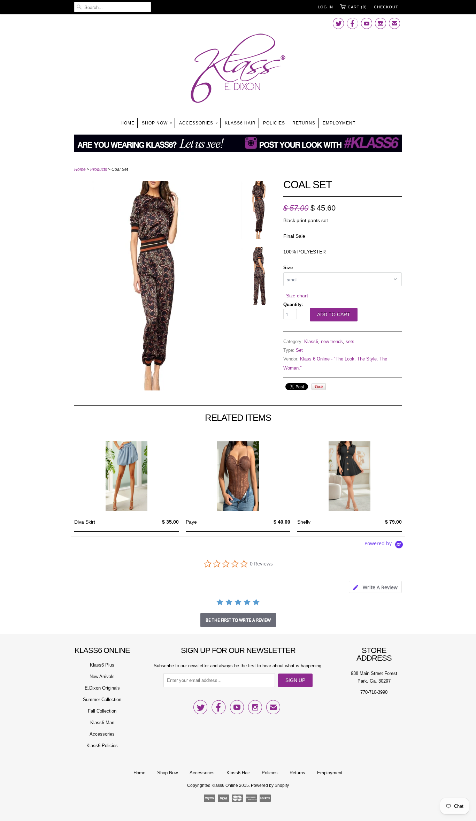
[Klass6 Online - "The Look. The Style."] (238, 70)
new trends (332, 341)
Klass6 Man (102, 722)
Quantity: (293, 304)
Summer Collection (102, 699)
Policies (274, 123)
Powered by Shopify (270, 785)
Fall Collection (102, 711)
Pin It (319, 386)
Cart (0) (357, 7)
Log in (325, 7)
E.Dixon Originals (102, 688)
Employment (339, 123)
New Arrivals (102, 676)
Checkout (386, 7)
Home (128, 123)
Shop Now (157, 123)
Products (98, 169)
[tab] (375, 587)
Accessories (198, 123)
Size (288, 267)
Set (299, 350)
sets (350, 341)
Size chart (297, 295)
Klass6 (311, 341)
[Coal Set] (154, 389)
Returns (303, 123)
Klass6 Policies (102, 745)
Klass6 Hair (240, 123)
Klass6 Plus (102, 665)
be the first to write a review (238, 620)
